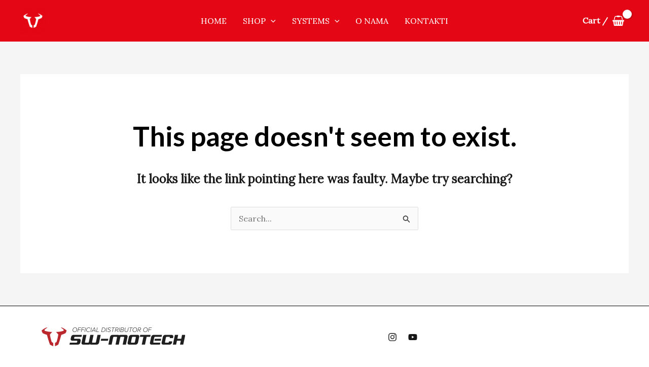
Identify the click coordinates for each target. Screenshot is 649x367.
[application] (271, 21)
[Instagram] (392, 337)
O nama (371, 21)
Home (214, 21)
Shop (254, 21)
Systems (311, 21)
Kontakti (426, 21)
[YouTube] (412, 337)
